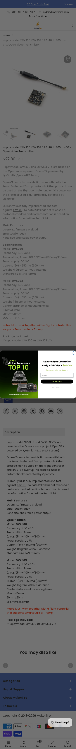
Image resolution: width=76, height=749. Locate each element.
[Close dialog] (73, 353)
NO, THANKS (57, 387)
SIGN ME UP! (57, 381)
